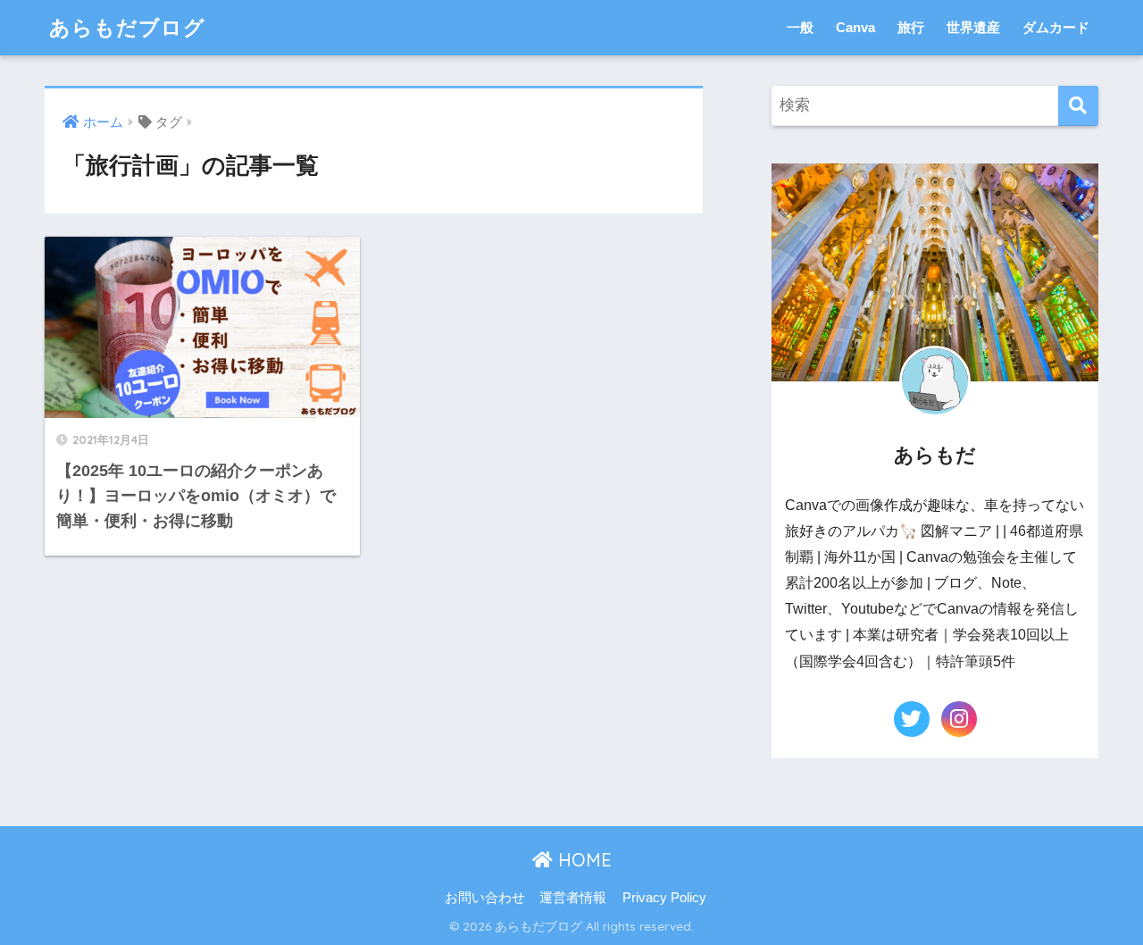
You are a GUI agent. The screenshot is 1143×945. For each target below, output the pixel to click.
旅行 (910, 27)
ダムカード (1055, 27)
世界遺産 (973, 27)
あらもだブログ (127, 27)
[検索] (1078, 106)
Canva (855, 27)
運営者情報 (572, 898)
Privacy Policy (664, 898)
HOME (582, 860)
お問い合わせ (485, 898)
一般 (800, 27)
